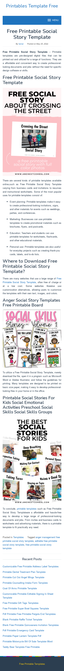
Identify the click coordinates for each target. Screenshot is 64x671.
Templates (18, 537)
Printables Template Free (32, 6)
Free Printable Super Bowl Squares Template (26, 608)
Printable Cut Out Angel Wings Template (23, 577)
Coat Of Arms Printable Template (20, 588)
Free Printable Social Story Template (32, 280)
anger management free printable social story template (31, 539)
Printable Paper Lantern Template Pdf (22, 636)
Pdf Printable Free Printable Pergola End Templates (29, 614)
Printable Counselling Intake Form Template (25, 582)
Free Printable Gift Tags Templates (21, 603)
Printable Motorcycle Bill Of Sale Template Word (27, 641)
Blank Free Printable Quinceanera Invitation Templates (31, 625)
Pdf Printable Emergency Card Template (23, 630)
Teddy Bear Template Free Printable (21, 647)
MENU (55, 20)
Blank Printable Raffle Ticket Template (22, 619)
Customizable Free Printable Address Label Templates (31, 566)
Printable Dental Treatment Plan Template (24, 572)
